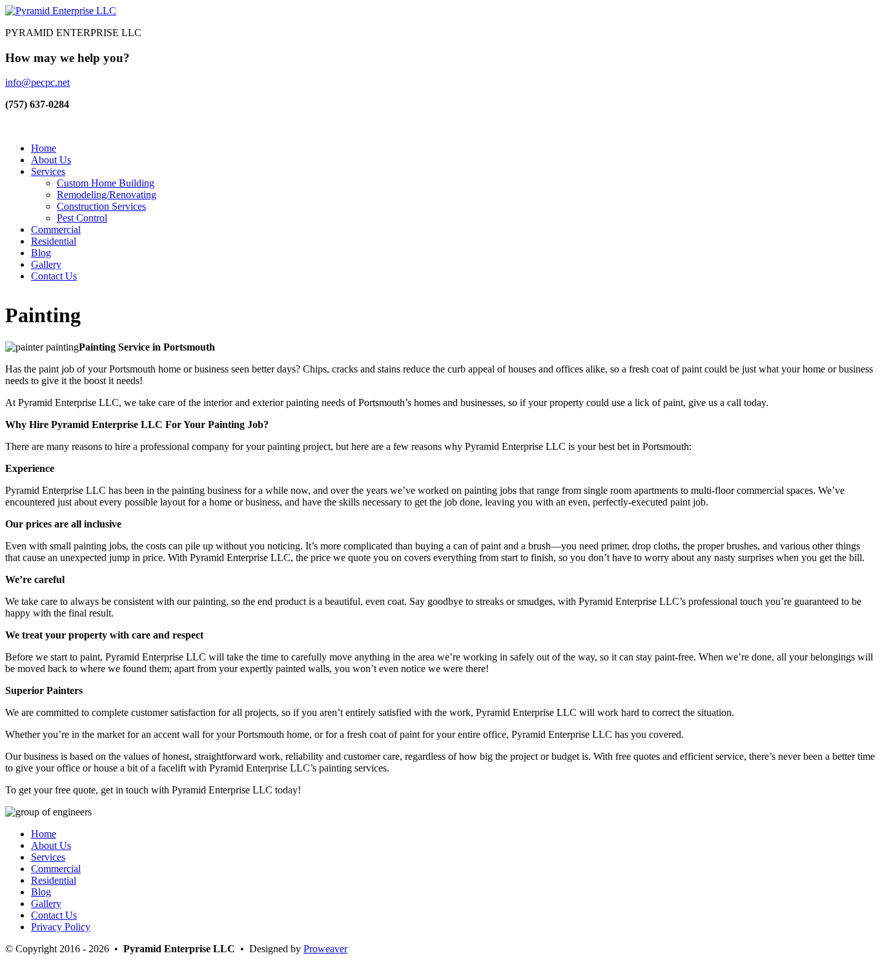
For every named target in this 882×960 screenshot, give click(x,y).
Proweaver (325, 948)
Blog (41, 252)
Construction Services (101, 206)
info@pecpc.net (37, 82)
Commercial (56, 229)
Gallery (46, 264)
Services (48, 171)
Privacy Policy (60, 926)
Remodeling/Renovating (106, 194)
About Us (51, 159)
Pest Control (82, 217)
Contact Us (54, 276)
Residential (53, 241)
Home (43, 148)
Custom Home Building (105, 183)
